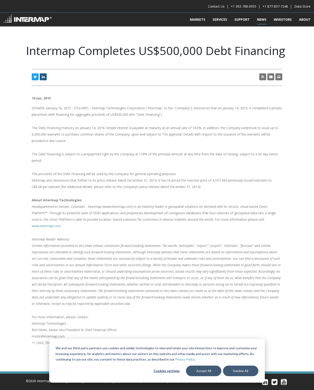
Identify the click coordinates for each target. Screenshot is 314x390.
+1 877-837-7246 (275, 6)
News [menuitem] (261, 19)
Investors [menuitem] (283, 19)
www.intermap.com (46, 226)
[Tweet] (35, 76)
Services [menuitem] (220, 19)
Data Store (302, 6)
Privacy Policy (184, 359)
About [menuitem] (305, 19)
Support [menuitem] (242, 19)
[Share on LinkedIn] (43, 76)
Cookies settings (167, 371)
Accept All (203, 371)
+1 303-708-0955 (243, 6)
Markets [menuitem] (197, 19)
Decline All (240, 371)
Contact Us (216, 6)
